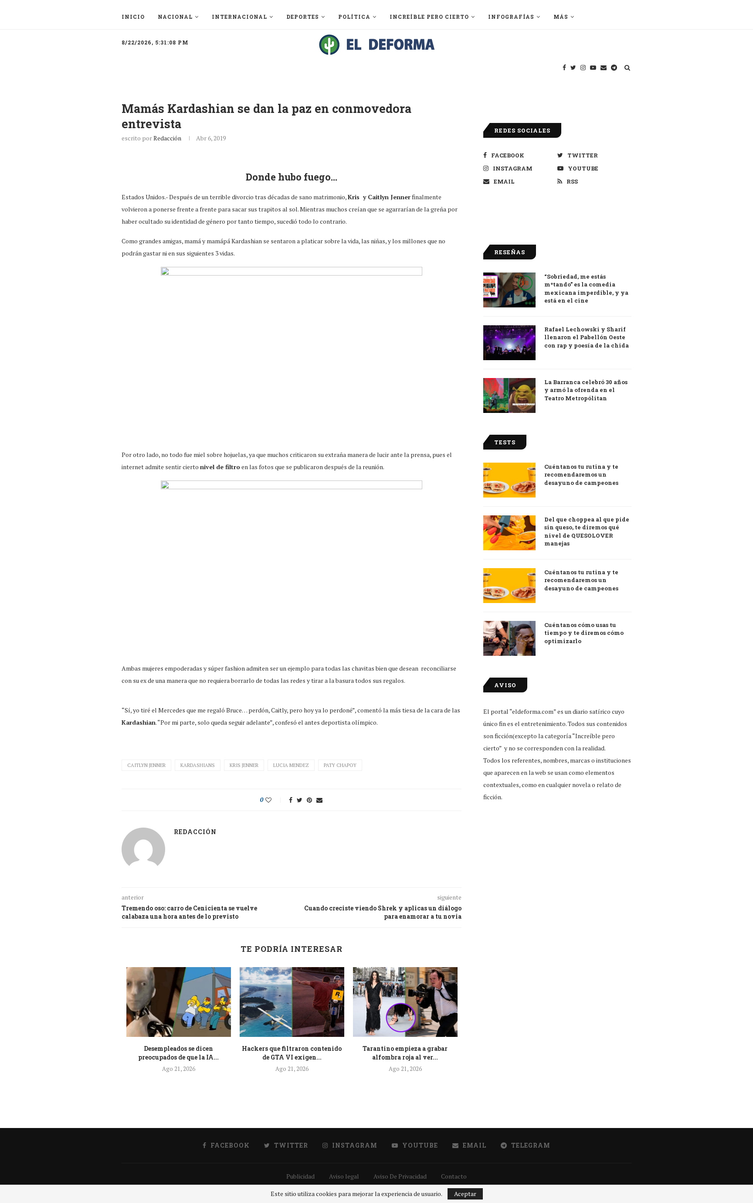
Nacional (175, 16)
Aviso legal (344, 1176)
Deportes (302, 16)
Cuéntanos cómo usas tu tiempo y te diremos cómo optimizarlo (584, 632)
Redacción (167, 138)
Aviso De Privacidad (400, 1176)
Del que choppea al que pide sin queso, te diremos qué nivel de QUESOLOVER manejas (586, 531)
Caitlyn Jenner (146, 765)
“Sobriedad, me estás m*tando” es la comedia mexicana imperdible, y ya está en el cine (586, 288)
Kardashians (197, 765)
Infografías (511, 16)
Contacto (454, 1176)
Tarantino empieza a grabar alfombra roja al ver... (405, 1052)
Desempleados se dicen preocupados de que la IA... (178, 1052)
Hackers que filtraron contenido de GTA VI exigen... (292, 1052)
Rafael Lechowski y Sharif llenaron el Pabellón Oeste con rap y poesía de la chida (586, 337)
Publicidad (300, 1176)
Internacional (239, 16)
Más (560, 16)
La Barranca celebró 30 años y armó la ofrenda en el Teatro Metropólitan (586, 390)
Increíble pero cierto (429, 16)
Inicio (133, 16)
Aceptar (465, 1193)
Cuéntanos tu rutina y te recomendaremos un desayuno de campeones (581, 474)
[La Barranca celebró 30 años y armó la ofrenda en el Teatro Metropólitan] (509, 395)
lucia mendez (291, 765)
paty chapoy (340, 765)
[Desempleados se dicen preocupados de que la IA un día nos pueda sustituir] (178, 1002)
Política (354, 16)
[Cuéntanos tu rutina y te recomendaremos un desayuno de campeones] (509, 480)
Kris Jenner (244, 765)
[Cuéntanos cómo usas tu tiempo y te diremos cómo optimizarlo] (509, 638)
